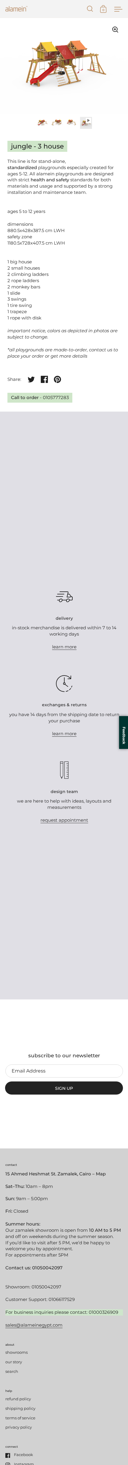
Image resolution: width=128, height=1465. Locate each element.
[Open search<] (90, 9)
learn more (64, 647)
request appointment (64, 820)
